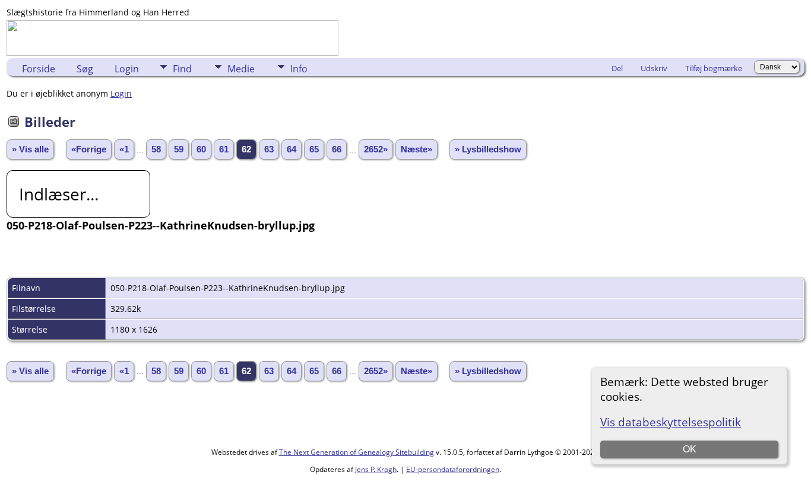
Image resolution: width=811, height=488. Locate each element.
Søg (85, 68)
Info (299, 68)
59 (178, 149)
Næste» (416, 149)
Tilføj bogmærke (713, 68)
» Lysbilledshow (488, 149)
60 (201, 149)
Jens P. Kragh (376, 469)
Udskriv (654, 68)
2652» (376, 149)
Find (182, 68)
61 (224, 149)
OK (689, 449)
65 (314, 149)
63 (269, 149)
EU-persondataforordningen (452, 469)
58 (156, 149)
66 (336, 149)
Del (617, 68)
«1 (124, 149)
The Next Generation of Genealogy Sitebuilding (356, 452)
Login (127, 68)
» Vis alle (30, 149)
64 (291, 149)
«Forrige (88, 149)
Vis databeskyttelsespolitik (670, 421)
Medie (241, 68)
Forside (38, 68)
